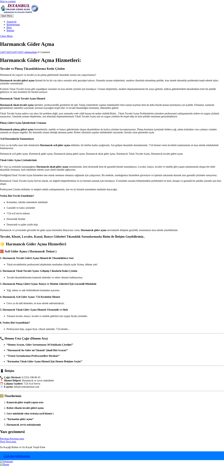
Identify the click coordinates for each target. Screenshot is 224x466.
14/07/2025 (12, 52)
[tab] (7, 16)
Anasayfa (11, 21)
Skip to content (8, 1)
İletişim (10, 30)
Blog (9, 27)
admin (30, 52)
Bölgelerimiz (13, 24)
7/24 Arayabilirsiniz (16, 455)
